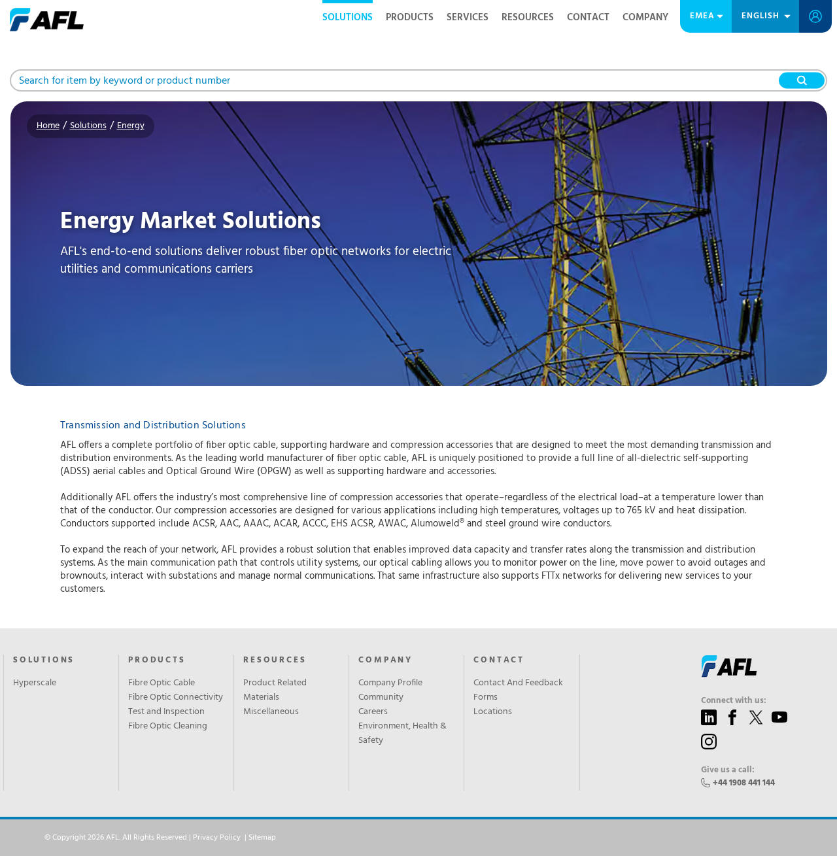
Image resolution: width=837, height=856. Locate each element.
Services (467, 18)
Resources (528, 18)
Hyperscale (34, 683)
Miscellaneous (271, 712)
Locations (492, 712)
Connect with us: (733, 701)
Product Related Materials (275, 690)
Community (380, 698)
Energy (131, 125)
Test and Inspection (166, 712)
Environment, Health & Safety (402, 733)
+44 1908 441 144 (744, 783)
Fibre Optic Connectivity (175, 698)
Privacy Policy (217, 837)
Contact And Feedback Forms (518, 690)
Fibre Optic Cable (161, 683)
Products (410, 18)
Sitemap (262, 837)
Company (645, 18)
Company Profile (390, 683)
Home (48, 125)
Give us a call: (728, 770)
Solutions (347, 18)
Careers (373, 712)
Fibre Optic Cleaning (167, 726)
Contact (588, 18)
